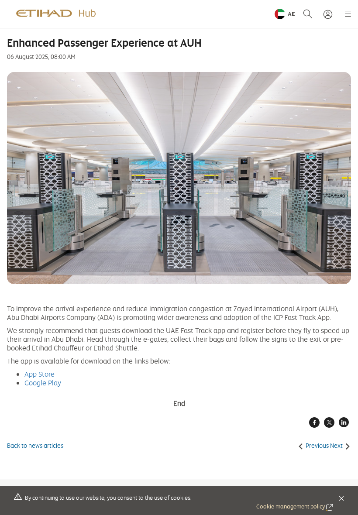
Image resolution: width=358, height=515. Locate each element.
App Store (39, 374)
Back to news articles (35, 446)
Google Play (42, 383)
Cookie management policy (294, 506)
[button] (285, 14)
